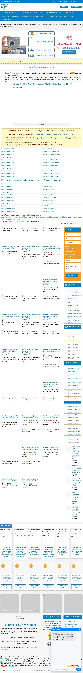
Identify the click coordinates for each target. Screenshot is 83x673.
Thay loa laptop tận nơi (73, 388)
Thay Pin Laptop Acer (6, 183)
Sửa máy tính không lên (74, 414)
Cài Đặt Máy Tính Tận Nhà (74, 295)
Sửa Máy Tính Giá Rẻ (73, 223)
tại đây (32, 637)
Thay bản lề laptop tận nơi (74, 382)
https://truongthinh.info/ (22, 221)
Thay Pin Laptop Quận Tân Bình (50, 162)
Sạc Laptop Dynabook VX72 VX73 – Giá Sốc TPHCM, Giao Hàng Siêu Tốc (20, 577)
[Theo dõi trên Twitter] (77, 1)
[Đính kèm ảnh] (53, 666)
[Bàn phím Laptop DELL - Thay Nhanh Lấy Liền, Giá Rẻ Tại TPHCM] (48, 568)
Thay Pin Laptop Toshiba (48, 208)
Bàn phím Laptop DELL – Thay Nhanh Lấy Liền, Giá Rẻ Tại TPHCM (48, 577)
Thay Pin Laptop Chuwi (7, 192)
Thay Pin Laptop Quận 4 (7, 157)
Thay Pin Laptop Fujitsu (7, 197)
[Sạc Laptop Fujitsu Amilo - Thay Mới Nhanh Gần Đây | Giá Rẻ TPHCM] (77, 568)
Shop (71, 16)
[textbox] (64, 669)
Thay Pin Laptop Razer (48, 194)
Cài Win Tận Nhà (72, 298)
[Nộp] (34, 7)
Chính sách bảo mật (71, 624)
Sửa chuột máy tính (73, 428)
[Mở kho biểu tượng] (80, 666)
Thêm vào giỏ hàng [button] (6, 586)
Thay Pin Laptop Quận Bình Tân (50, 151)
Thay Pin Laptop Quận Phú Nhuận (51, 159)
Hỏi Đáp (65, 16)
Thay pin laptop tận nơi (73, 368)
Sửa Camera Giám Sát (54, 16)
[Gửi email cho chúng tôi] (79, 1)
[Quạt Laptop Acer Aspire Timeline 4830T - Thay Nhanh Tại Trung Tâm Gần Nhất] (62, 568)
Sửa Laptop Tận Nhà (73, 292)
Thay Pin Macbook (47, 186)
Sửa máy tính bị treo (73, 412)
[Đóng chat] (79, 629)
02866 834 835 (10, 666)
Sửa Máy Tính (27, 12)
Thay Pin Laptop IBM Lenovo (8, 208)
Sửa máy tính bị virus (73, 406)
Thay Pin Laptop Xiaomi (48, 211)
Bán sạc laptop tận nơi (73, 371)
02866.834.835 (41, 134)
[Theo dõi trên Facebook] (76, 1)
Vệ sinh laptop (6, 19)
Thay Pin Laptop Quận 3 (7, 154)
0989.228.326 (55, 134)
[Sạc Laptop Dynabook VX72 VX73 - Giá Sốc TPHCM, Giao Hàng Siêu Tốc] (20, 568)
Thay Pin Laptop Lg (47, 183)
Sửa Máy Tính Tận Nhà (74, 290)
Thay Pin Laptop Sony (47, 203)
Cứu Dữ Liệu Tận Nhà (73, 310)
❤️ (76, 666)
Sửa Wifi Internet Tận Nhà (74, 313)
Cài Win (58, 12)
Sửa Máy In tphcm (16, 219)
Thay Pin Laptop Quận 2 (7, 151)
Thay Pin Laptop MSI (47, 189)
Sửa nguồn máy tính (73, 439)
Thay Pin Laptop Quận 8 (7, 168)
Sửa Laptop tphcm (56, 217)
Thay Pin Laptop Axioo (7, 189)
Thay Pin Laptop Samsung (49, 197)
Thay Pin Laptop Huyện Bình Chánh (51, 170)
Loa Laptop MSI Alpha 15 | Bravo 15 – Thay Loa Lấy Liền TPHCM (34, 577)
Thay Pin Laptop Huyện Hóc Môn (50, 173)
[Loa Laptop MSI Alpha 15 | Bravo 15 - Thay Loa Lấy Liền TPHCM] (34, 568)
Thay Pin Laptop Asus (6, 186)
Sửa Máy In (5, 16)
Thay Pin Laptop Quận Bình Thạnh (51, 154)
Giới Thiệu (53, 1)
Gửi (79, 669)
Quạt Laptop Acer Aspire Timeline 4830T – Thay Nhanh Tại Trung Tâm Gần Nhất (62, 577)
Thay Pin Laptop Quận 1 (7, 148)
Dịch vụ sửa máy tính (17, 217)
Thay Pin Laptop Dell (6, 194)
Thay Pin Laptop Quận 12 (48, 148)
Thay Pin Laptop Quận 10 (7, 173)
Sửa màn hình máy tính (74, 434)
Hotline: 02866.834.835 (7, 1)
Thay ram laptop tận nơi (74, 397)
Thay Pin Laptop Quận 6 (7, 162)
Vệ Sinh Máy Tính (69, 12)
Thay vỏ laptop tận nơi (73, 391)
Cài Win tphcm (29, 217)
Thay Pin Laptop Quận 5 (7, 159)
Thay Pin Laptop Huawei (7, 205)
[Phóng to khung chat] (77, 629)
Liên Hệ (59, 1)
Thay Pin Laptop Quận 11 (7, 176)
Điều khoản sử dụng (71, 621)
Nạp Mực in (26, 659)
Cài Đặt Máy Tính (50, 12)
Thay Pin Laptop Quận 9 (7, 170)
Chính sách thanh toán (71, 627)
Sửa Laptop (38, 12)
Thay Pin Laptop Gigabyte (8, 200)
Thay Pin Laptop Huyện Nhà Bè (50, 176)
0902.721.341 (68, 134)
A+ (61, 666)
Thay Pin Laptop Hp (6, 203)
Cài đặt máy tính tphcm (42, 217)
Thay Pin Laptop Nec (47, 192)
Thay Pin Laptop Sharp (48, 200)
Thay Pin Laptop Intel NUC (8, 211)
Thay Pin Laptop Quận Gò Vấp (50, 157)
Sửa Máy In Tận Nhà (73, 305)
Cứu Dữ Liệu (25, 16)
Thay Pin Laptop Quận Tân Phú (50, 165)
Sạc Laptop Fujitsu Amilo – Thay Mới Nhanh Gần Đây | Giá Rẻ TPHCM (77, 577)
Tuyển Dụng (72, 1)
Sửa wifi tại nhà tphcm (70, 217)
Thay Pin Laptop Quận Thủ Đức (50, 168)
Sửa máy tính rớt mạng (74, 423)
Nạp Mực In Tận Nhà (73, 308)
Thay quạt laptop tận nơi (74, 385)
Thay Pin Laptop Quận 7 (7, 165)
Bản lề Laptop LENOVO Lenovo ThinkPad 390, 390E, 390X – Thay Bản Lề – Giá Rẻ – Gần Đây (6, 577)
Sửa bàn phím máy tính (74, 431)
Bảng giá (65, 1)
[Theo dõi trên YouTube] (80, 1)
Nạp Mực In (15, 16)
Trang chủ (3, 61)
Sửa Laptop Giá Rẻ (13, 61)
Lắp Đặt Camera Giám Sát (38, 16)
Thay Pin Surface (46, 205)
